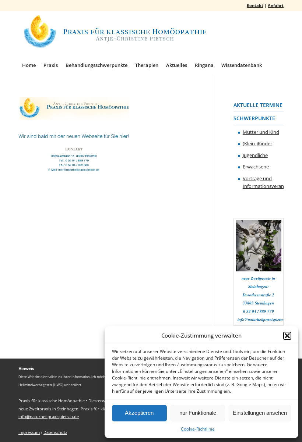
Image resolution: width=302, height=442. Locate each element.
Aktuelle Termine (257, 104)
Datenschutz (55, 432)
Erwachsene (256, 166)
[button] (287, 335)
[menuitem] (28, 65)
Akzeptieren (139, 413)
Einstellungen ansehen (260, 413)
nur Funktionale (197, 413)
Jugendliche (255, 155)
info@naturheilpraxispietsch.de (48, 416)
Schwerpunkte (254, 118)
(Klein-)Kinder (257, 143)
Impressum (29, 432)
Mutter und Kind (261, 132)
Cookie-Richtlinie (198, 429)
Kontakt (255, 5)
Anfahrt (276, 5)
